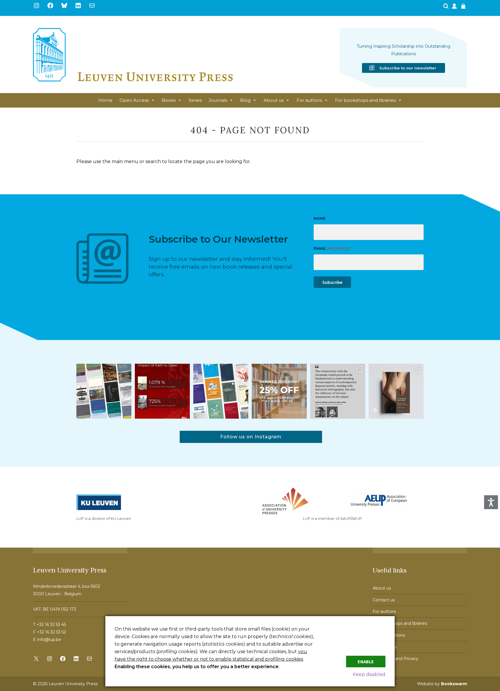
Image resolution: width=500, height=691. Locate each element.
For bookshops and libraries (365, 100)
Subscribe (332, 282)
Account (455, 7)
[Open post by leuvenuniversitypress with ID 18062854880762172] (103, 391)
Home (105, 100)
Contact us (384, 600)
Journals (218, 100)
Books (169, 100)
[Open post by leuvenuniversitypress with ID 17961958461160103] (337, 391)
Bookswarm (454, 683)
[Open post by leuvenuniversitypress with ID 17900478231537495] (396, 391)
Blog (245, 100)
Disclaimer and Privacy (395, 658)
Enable (366, 661)
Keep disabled (369, 674)
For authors (309, 100)
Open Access (134, 100)
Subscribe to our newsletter (407, 68)
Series (195, 100)
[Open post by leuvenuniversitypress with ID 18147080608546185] (220, 391)
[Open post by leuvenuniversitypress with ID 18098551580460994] (279, 391)
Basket (464, 7)
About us (274, 100)
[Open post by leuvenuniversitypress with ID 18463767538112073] (162, 391)
